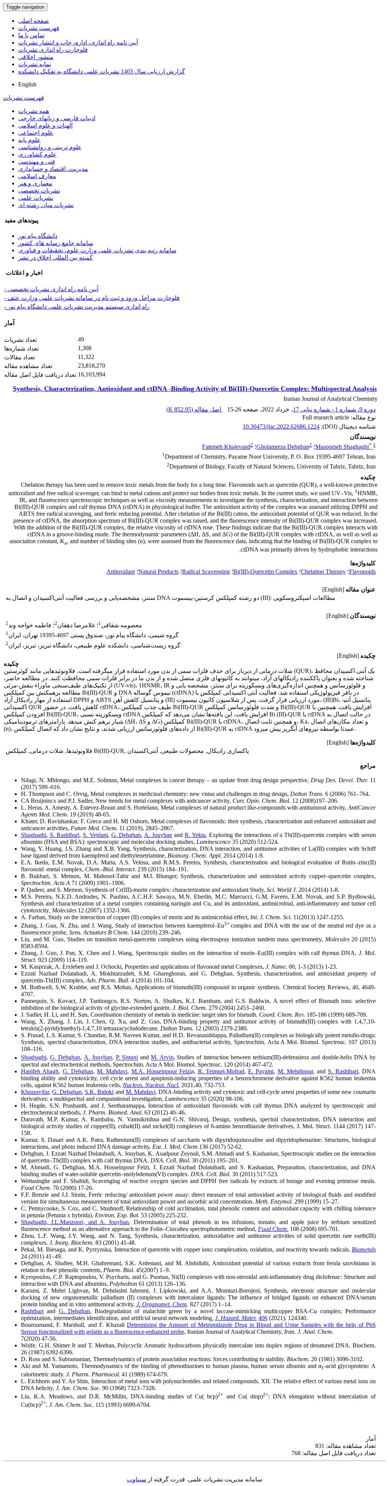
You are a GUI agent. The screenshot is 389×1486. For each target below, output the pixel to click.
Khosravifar (35, 1092)
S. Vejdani (95, 835)
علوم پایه (29, 140)
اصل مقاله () (194, 409)
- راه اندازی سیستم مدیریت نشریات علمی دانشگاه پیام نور (77, 306)
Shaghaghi (33, 835)
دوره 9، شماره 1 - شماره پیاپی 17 (334, 409)
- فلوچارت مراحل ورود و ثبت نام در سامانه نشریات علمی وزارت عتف (92, 298)
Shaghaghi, (36, 1222)
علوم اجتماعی (36, 132)
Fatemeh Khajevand (226, 446)
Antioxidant (120, 571)
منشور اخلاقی (36, 57)
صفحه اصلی (33, 21)
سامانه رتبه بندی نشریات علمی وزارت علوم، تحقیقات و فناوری (97, 250)
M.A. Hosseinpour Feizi (161, 1071)
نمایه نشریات (34, 64)
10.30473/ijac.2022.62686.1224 (281, 426)
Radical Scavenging (206, 571)
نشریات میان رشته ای (46, 205)
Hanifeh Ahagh (40, 1071)
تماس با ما (31, 35)
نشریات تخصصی (39, 190)
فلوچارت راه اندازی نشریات (53, 49)
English (27, 84)
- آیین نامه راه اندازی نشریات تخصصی (51, 289)
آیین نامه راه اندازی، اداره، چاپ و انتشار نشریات (78, 42)
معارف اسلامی (37, 176)
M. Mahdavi (112, 1071)
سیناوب (136, 1479)
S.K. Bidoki (99, 1092)
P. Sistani (127, 1057)
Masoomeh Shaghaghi (343, 446)
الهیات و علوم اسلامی (45, 125)
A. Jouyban (158, 835)
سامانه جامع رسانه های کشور (55, 243)
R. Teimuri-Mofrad (221, 1071)
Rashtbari (32, 1311)
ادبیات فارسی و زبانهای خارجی (56, 118)
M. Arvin (162, 1057)
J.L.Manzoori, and (75, 1222)
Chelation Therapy (323, 571)
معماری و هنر (35, 183)
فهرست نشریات (38, 28)
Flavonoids (362, 571)
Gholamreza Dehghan (282, 446)
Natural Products (158, 571)
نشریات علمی (35, 198)
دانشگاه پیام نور (37, 236)
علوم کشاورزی (37, 154)
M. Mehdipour (295, 1071)
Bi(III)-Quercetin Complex (265, 571)
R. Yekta (195, 835)
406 (262, 1318)
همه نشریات (33, 111)
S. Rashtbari (64, 835)
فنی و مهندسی (36, 161)
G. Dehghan (126, 835)
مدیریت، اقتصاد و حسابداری (53, 169)
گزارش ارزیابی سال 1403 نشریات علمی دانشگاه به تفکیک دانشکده (101, 71)
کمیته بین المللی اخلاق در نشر (55, 257)
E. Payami (261, 1071)
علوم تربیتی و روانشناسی (50, 147)
